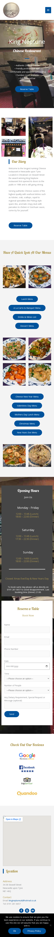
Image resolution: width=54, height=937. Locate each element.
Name (7, 624)
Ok (14, 931)
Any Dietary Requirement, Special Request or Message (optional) (24, 699)
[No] (50, 925)
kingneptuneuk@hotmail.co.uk (22, 900)
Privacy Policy (34, 931)
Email (6, 637)
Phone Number (11, 649)
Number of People (12, 685)
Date (6, 661)
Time (6, 673)
